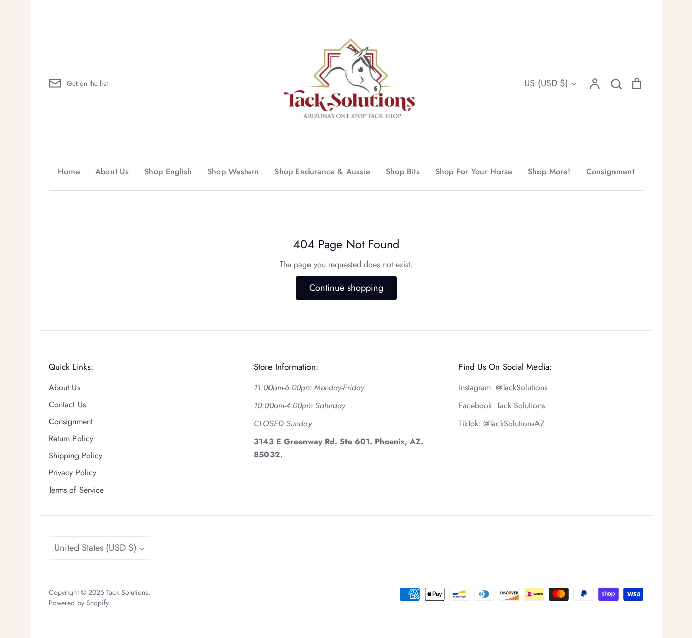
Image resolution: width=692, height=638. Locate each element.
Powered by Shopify (79, 602)
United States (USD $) (95, 547)
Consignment (610, 171)
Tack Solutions (127, 592)
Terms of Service (76, 490)
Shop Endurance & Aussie (322, 171)
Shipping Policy (75, 455)
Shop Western (233, 171)
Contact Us (67, 404)
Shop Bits (403, 171)
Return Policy (71, 438)
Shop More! (549, 171)
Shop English (168, 171)
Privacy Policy (72, 472)
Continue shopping (346, 287)
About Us (112, 171)
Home (69, 171)
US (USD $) (546, 83)
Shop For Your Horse (474, 171)
